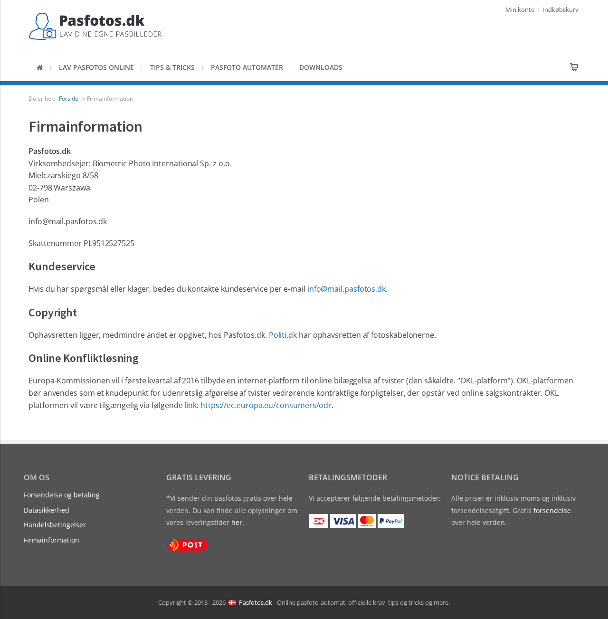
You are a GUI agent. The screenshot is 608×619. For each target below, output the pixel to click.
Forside (68, 99)
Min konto (520, 9)
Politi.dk (283, 335)
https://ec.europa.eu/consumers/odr (266, 405)
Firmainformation (51, 539)
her (236, 522)
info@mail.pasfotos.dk (346, 289)
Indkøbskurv (560, 9)
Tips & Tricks (172, 67)
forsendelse (552, 510)
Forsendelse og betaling (62, 494)
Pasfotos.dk (255, 602)
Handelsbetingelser (55, 524)
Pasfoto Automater (247, 67)
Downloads (320, 67)
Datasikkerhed (46, 509)
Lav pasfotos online (96, 67)
